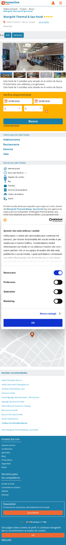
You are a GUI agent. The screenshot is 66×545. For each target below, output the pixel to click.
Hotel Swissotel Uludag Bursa (15, 384)
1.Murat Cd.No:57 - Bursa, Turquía (20, 22)
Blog (4, 456)
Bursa (31, 9)
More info (6, 539)
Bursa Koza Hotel (10, 410)
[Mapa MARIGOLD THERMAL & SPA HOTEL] (32, 335)
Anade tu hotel (8, 483)
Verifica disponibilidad (17, 94)
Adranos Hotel (8, 393)
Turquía (23, 9)
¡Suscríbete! (33, 512)
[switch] (58, 282)
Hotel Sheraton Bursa (12, 380)
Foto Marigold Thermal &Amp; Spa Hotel (20, 429)
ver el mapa (44, 22)
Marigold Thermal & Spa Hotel (18, 11)
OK (33, 322)
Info (8, 35)
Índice (4, 467)
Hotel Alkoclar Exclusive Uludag (16, 406)
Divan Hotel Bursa (10, 418)
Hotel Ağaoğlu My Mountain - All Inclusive (20, 397)
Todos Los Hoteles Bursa (14, 423)
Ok (33, 535)
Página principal (10, 9)
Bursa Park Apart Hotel (12, 414)
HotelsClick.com (10, 3)
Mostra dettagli (48, 313)
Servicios (18, 35)
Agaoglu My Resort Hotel (13, 401)
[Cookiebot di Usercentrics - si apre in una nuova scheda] (49, 220)
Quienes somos (8, 445)
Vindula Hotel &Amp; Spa (13, 388)
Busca (33, 121)
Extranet (5, 494)
